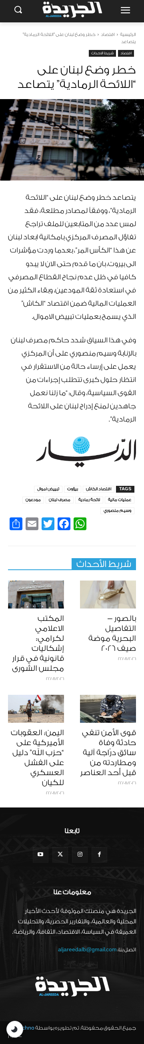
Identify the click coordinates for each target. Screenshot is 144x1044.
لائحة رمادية (89, 499)
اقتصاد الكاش (98, 489)
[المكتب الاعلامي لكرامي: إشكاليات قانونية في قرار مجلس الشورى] (36, 595)
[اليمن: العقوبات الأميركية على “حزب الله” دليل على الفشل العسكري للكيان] (36, 709)
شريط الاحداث (102, 53)
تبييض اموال (48, 489)
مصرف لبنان (59, 499)
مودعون (33, 499)
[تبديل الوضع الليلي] (14, 1029)
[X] (60, 855)
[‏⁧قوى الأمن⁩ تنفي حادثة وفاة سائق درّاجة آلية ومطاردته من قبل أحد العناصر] (108, 709)
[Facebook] (99, 855)
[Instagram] (80, 855)
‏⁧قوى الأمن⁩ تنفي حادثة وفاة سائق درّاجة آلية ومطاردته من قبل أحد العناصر (108, 752)
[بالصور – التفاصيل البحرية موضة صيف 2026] (108, 595)
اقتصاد (108, 34)
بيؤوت (72, 489)
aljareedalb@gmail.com (87, 950)
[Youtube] (40, 855)
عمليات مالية (119, 499)
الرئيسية (128, 34)
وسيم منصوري (117, 510)
